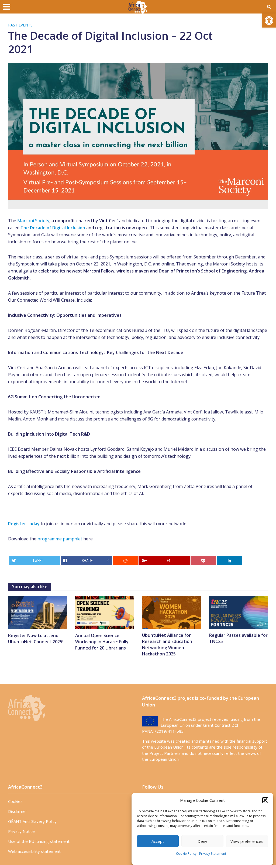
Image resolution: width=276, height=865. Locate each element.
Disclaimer (17, 811)
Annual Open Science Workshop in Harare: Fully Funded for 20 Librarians (102, 641)
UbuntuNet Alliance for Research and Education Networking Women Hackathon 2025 (167, 644)
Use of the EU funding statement (39, 841)
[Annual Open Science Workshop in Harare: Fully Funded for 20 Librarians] (104, 612)
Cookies (15, 801)
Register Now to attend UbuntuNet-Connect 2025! (35, 638)
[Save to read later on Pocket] (203, 560)
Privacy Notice (21, 831)
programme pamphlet (60, 539)
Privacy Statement (212, 853)
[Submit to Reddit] (125, 560)
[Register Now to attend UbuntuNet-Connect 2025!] (37, 612)
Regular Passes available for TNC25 (238, 638)
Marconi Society (33, 221)
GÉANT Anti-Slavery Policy (32, 821)
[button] (269, 21)
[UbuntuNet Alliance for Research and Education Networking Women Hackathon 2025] (171, 612)
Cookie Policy (186, 853)
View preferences (246, 841)
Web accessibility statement (34, 851)
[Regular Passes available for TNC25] (238, 612)
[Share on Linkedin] (229, 560)
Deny (202, 841)
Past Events (20, 25)
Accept (157, 841)
